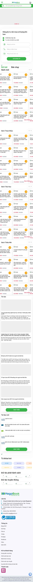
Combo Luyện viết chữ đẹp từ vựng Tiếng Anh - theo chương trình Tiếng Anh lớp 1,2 (20, 91)
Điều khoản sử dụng (6, 558)
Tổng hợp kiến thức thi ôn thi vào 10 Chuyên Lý (17, 430)
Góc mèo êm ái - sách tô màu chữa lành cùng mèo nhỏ (20, 264)
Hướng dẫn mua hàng (6, 553)
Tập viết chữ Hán (9, 436)
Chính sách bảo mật (6, 556)
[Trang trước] (29, 70)
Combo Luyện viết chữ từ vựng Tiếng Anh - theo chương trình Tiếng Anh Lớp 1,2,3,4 (21, 233)
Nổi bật (4, 67)
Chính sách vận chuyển (6, 561)
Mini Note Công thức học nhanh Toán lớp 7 (20, 103)
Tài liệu (2, 534)
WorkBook (3, 539)
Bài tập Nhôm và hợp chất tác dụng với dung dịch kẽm (17, 425)
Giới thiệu (3, 528)
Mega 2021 (4, 526)
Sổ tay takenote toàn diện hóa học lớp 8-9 (20, 77)
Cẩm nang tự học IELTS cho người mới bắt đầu (12, 399)
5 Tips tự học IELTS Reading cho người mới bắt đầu (14, 377)
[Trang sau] (31, 70)
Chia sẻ (3, 531)
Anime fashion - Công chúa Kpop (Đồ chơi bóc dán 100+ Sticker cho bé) (21, 277)
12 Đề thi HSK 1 (8, 418)
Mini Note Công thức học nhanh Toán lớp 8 (20, 164)
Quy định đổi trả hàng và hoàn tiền (9, 564)
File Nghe (3, 536)
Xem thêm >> (28, 120)
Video (2, 542)
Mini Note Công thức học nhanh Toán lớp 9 (20, 151)
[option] (7, 465)
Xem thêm (16, 410)
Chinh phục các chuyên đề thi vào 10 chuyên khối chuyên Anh (20, 178)
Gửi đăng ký (16, 58)
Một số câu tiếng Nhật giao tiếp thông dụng (17, 442)
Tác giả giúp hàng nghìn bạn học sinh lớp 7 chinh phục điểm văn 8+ (16, 313)
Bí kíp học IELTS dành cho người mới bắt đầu (12, 355)
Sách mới (5, 70)
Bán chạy (15, 67)
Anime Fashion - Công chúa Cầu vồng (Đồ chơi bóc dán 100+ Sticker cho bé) (20, 289)
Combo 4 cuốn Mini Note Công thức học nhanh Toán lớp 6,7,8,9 (20, 140)
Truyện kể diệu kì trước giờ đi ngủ (20, 250)
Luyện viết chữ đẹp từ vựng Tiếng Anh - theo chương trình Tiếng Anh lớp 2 (20, 116)
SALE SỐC (3, 545)
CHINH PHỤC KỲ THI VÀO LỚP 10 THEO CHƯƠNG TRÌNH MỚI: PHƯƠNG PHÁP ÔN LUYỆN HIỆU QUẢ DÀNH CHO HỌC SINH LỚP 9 (15, 335)
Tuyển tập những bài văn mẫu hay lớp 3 (20, 220)
